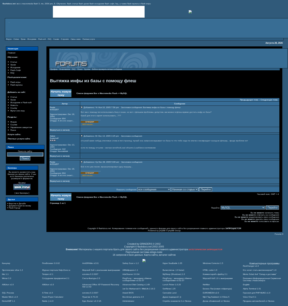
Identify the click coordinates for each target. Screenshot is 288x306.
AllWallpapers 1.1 (130, 270)
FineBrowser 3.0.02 (51, 263)
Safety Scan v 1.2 (130, 263)
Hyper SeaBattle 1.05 (172, 263)
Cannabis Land (170, 293)
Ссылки (56, 39)
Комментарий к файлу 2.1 (215, 274)
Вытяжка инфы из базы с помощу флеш (93, 80)
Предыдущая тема (249, 100)
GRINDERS (146, 244)
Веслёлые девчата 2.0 (133, 297)
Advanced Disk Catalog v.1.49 (136, 284)
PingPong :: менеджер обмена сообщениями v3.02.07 (136, 279)
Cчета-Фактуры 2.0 (91, 278)
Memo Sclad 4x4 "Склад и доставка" (260, 274)
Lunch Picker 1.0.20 (172, 284)
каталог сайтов (167, 255)
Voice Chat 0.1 (249, 297)
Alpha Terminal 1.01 (252, 289)
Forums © (279, 234)
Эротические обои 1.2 (12, 270)
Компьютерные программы (264, 263)
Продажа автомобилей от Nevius (258, 301)
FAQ (49, 39)
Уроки (23, 39)
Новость (14, 105)
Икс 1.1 (5, 274)
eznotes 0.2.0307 (90, 274)
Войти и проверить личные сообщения (107, 69)
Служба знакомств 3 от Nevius (177, 301)
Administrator (128, 301)
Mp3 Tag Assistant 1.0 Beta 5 (216, 297)
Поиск (13, 130)
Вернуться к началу (60, 130)
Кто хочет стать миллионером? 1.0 (259, 270)
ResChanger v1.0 (251, 266)
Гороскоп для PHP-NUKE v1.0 (256, 293)
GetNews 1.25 (169, 289)
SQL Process (8, 293)
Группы (87, 69)
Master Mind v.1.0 (10, 297)
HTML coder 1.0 (210, 270)
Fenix (52, 107)
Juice (52, 136)
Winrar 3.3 (6, 278)
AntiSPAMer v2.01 (90, 263)
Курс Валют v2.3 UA (91, 301)
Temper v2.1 (47, 274)
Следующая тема (269, 100)
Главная (11, 53)
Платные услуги (88, 39)
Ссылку (13, 108)
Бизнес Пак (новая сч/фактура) (217, 289)
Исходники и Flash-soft (21, 102)
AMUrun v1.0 (8, 284)
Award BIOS (128, 293)
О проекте (65, 39)
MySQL (123, 93)
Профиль (53, 69)
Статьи (16, 39)
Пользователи (64, 69)
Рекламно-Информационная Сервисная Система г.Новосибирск (262, 279)
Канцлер (6, 263)
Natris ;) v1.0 (47, 301)
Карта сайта (151, 255)
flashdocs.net (105, 228)
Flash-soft (42, 39)
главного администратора (212, 228)
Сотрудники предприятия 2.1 (55, 278)
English (246, 284)
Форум (9, 39)
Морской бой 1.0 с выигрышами (218, 278)
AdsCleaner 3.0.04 (130, 274)
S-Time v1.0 (47, 293)
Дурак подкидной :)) (172, 297)
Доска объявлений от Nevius (216, 301)
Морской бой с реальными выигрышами (101, 270)
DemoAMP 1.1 (8, 301)
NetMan (206, 284)
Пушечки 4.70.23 (90, 297)
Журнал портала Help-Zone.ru (56, 270)
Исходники (31, 39)
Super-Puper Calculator (52, 297)
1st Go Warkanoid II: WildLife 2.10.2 (138, 289)
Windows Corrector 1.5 (213, 263)
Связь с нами (76, 39)
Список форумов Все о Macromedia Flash (96, 93)
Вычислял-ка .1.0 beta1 (173, 270)
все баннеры (22, 193)
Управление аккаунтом (21, 127)
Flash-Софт (15, 70)
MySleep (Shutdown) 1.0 (174, 274)
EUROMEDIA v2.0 (211, 293)
